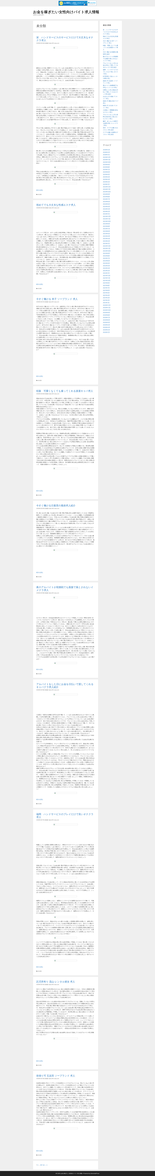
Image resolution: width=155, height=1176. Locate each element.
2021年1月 (106, 302)
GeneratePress (95, 1173)
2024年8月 (106, 196)
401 (41, 1165)
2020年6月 (106, 320)
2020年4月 (106, 325)
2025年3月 (106, 179)
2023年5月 (106, 233)
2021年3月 (106, 298)
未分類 (39, 194)
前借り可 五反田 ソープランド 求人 (55, 1075)
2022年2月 (106, 270)
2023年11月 (106, 219)
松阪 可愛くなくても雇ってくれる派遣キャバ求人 (64, 390)
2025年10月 (107, 162)
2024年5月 (106, 204)
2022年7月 (106, 258)
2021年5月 (106, 293)
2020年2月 (106, 330)
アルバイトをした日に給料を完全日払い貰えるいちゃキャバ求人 (110, 117)
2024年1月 (106, 214)
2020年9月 (106, 312)
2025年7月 (106, 169)
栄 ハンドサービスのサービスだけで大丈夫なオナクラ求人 (110, 32)
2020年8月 (106, 315)
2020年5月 (106, 322)
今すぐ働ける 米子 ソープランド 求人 (57, 298)
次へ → (45, 1165)
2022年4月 (106, 266)
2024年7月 (106, 199)
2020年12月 (107, 305)
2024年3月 (106, 209)
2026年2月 (106, 152)
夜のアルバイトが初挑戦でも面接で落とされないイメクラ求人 (110, 58)
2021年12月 (106, 275)
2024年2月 (106, 211)
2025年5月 (106, 174)
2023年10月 (107, 221)
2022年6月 (106, 261)
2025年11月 (106, 159)
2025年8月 (106, 167)
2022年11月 (106, 248)
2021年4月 (106, 295)
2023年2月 (106, 241)
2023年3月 (106, 238)
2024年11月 (106, 189)
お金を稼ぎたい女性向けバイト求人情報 (66, 12)
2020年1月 (106, 332)
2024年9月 (106, 194)
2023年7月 (106, 228)
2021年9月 (106, 283)
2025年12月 (106, 157)
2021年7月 (106, 288)
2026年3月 (106, 150)
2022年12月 (106, 246)
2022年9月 (106, 253)
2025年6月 (106, 172)
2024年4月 (106, 206)
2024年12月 (107, 187)
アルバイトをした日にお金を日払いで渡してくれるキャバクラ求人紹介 (110, 65)
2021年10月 (106, 280)
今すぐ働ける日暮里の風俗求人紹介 (55, 505)
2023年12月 (107, 216)
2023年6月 (106, 231)
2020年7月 (106, 317)
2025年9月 (106, 164)
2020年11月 (106, 307)
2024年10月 (107, 192)
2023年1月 (106, 243)
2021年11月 (106, 278)
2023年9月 (106, 224)
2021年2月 (106, 300)
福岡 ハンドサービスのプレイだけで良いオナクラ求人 (110, 72)
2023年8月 (106, 226)
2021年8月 (106, 285)
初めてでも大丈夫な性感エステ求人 (56, 204)
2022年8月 (106, 256)
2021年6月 (106, 290)
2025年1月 (106, 184)
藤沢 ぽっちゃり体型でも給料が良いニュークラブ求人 (110, 123)
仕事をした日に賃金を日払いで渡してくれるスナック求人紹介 (110, 92)
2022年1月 (106, 273)
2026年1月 (106, 155)
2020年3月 (106, 327)
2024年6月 (106, 201)
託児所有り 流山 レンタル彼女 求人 (55, 981)
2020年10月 (107, 310)
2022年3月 (106, 268)
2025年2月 (106, 182)
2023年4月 (106, 236)
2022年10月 (107, 251)
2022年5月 (106, 263)
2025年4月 (106, 177)
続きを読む (39, 190)
